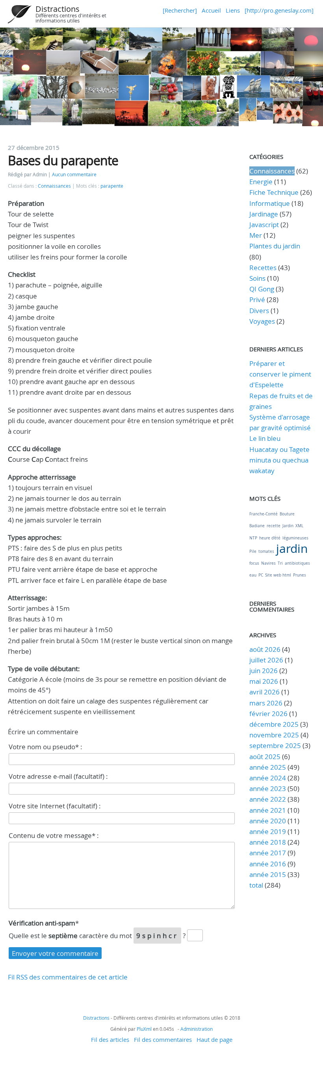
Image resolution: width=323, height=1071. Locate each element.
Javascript (264, 224)
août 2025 (264, 756)
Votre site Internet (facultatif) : (55, 805)
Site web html (278, 575)
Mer (255, 235)
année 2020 (267, 820)
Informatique (269, 203)
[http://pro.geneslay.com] (279, 10)
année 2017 (267, 852)
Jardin (287, 525)
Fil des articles (110, 1039)
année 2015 (267, 874)
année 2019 (267, 831)
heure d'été (269, 538)
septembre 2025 (275, 745)
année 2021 (267, 810)
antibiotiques (297, 563)
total (257, 885)
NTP (253, 538)
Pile (252, 551)
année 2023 (267, 788)
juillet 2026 (266, 659)
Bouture (287, 514)
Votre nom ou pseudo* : (45, 746)
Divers (259, 310)
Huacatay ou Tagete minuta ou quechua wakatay (279, 460)
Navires (268, 563)
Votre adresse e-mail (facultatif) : (58, 776)
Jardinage (263, 213)
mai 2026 (263, 681)
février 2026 (268, 713)
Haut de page (214, 1039)
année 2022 (267, 799)
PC (260, 575)
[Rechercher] (180, 10)
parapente (111, 186)
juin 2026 (263, 670)
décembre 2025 (274, 724)
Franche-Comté (263, 514)
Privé (257, 299)
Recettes (263, 267)
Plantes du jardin (274, 245)
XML (299, 525)
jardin (292, 548)
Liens (233, 10)
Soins (257, 278)
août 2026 (264, 649)
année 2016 (267, 863)
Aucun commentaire (74, 174)
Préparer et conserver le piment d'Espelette (280, 374)
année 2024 (267, 777)
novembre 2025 (274, 734)
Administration (196, 1029)
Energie (261, 181)
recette (273, 525)
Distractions (57, 9)
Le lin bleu (264, 438)
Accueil (211, 10)
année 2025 (267, 767)
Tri (280, 563)
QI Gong (261, 288)
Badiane (257, 525)
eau (252, 575)
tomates (266, 551)
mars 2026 (265, 702)
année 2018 (267, 842)
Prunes (299, 575)
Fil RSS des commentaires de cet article (68, 976)
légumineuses (295, 538)
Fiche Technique (274, 192)
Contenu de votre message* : (54, 835)
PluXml (144, 1029)
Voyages (262, 321)
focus (254, 563)
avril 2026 (264, 691)
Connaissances (54, 186)
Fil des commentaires (163, 1039)
